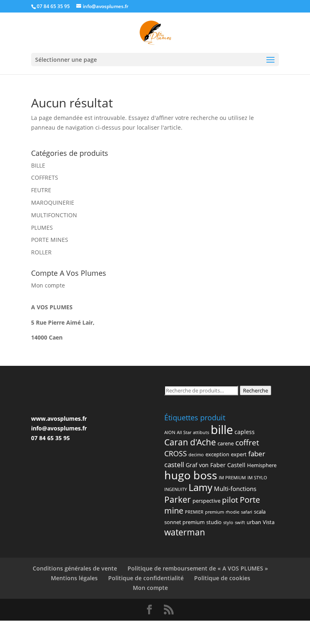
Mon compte (48, 285)
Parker (177, 499)
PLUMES (42, 227)
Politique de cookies (222, 578)
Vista (268, 522)
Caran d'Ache (190, 442)
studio (214, 522)
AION (169, 432)
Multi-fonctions (235, 489)
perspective (206, 500)
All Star (184, 432)
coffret (247, 442)
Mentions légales (74, 578)
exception (217, 454)
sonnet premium (184, 522)
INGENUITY (175, 489)
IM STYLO (257, 477)
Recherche (255, 390)
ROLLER (41, 252)
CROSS (175, 453)
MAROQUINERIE (52, 202)
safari (246, 512)
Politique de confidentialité (146, 578)
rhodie (232, 512)
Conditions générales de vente (75, 568)
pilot (230, 499)
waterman (184, 532)
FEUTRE (41, 190)
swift (240, 522)
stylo (228, 522)
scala (260, 511)
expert (239, 454)
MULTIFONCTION (54, 215)
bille (222, 430)
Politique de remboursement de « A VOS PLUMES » (198, 568)
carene (226, 443)
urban (254, 522)
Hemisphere (261, 465)
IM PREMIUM (232, 477)
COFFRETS (44, 177)
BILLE (38, 165)
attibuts (201, 432)
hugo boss (190, 475)
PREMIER (194, 512)
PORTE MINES (49, 239)
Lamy (200, 487)
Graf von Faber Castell (215, 465)
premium (214, 512)
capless (245, 432)
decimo (196, 454)
